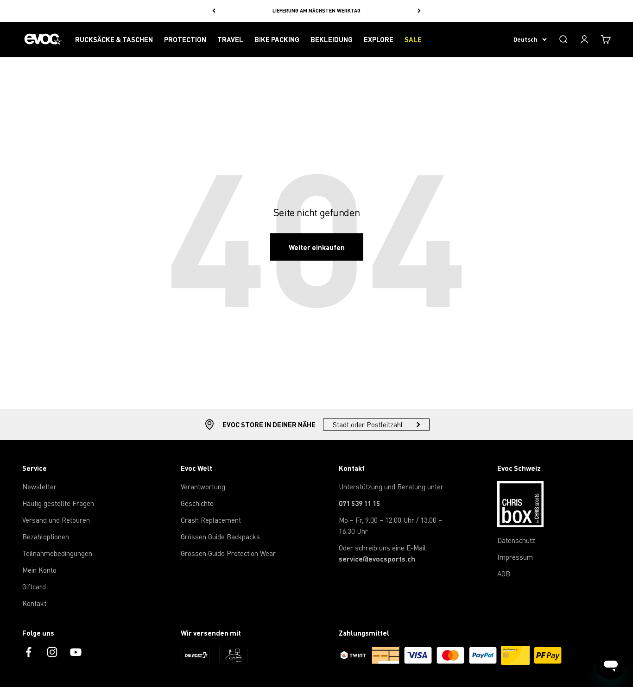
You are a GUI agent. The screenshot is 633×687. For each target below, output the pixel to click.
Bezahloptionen (45, 536)
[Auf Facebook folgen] (28, 652)
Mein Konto (39, 570)
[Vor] (419, 10)
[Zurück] (213, 10)
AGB (503, 573)
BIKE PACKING (276, 39)
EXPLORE (378, 39)
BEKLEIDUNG (331, 39)
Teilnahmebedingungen (57, 553)
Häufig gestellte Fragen (58, 503)
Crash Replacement (211, 520)
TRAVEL (230, 39)
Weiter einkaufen (317, 247)
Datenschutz (516, 540)
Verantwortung (203, 486)
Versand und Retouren (56, 520)
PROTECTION (185, 39)
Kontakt (34, 603)
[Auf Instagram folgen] (52, 652)
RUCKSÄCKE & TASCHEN (114, 39)
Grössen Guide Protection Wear (228, 553)
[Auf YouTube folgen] (76, 652)
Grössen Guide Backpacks (220, 536)
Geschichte (197, 503)
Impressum (515, 557)
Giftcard (34, 586)
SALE (413, 39)
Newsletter (39, 486)
